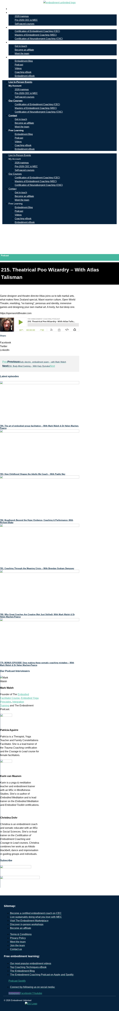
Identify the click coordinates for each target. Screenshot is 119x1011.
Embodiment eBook (25, 75)
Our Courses (18, 27)
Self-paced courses (24, 23)
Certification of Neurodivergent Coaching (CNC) (39, 38)
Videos (18, 68)
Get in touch (21, 46)
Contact (15, 42)
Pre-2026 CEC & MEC (26, 20)
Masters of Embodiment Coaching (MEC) (36, 35)
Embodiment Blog (24, 61)
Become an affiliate (24, 49)
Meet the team (22, 53)
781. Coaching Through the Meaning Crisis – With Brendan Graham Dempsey (37, 568)
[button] (39, 342)
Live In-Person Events (23, 8)
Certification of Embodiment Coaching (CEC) (37, 31)
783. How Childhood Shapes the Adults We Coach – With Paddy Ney (32, 474)
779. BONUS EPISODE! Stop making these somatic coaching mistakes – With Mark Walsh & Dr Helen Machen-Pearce (37, 664)
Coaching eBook (23, 72)
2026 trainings (22, 16)
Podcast (19, 64)
